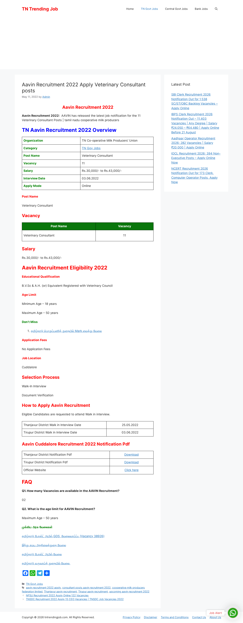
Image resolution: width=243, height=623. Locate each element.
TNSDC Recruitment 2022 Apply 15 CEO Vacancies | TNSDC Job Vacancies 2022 (75, 599)
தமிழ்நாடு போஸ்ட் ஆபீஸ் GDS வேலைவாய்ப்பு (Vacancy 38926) (63, 536)
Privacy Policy (131, 617)
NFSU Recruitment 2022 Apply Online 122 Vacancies (57, 595)
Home (130, 8)
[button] (216, 9)
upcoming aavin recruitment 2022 (129, 591)
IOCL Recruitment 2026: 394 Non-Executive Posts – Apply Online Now (196, 158)
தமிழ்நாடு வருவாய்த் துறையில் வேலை (46, 563)
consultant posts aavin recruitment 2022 (86, 587)
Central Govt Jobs (176, 8)
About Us (215, 617)
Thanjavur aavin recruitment (60, 591)
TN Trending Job (40, 9)
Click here (132, 470)
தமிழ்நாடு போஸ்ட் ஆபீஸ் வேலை (42, 554)
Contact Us (199, 617)
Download (131, 454)
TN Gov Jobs (91, 148)
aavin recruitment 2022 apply (43, 587)
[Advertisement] (121, 44)
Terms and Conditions (175, 617)
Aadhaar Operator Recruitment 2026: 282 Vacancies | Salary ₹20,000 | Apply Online (193, 143)
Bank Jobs (201, 8)
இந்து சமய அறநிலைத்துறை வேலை (44, 545)
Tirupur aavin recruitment (93, 591)
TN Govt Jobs (149, 8)
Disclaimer (150, 617)
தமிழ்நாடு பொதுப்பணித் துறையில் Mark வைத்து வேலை (66, 331)
